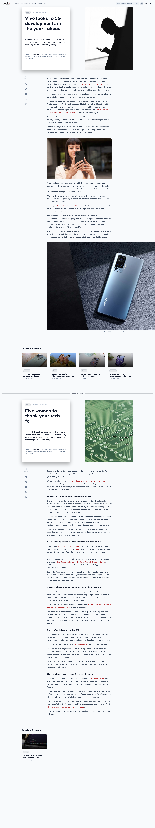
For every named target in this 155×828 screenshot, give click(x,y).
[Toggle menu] (150, 4)
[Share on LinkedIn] (26, 94)
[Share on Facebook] (26, 89)
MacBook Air (62, 546)
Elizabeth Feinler (97, 678)
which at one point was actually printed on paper (65, 707)
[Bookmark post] (26, 104)
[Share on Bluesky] (26, 84)
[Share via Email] (26, 99)
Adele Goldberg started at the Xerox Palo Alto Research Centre (80, 562)
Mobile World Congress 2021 (67, 206)
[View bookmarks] (146, 3)
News (27, 12)
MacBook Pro (75, 546)
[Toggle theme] (141, 3)
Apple (78, 549)
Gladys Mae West (81, 644)
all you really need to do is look (93, 84)
